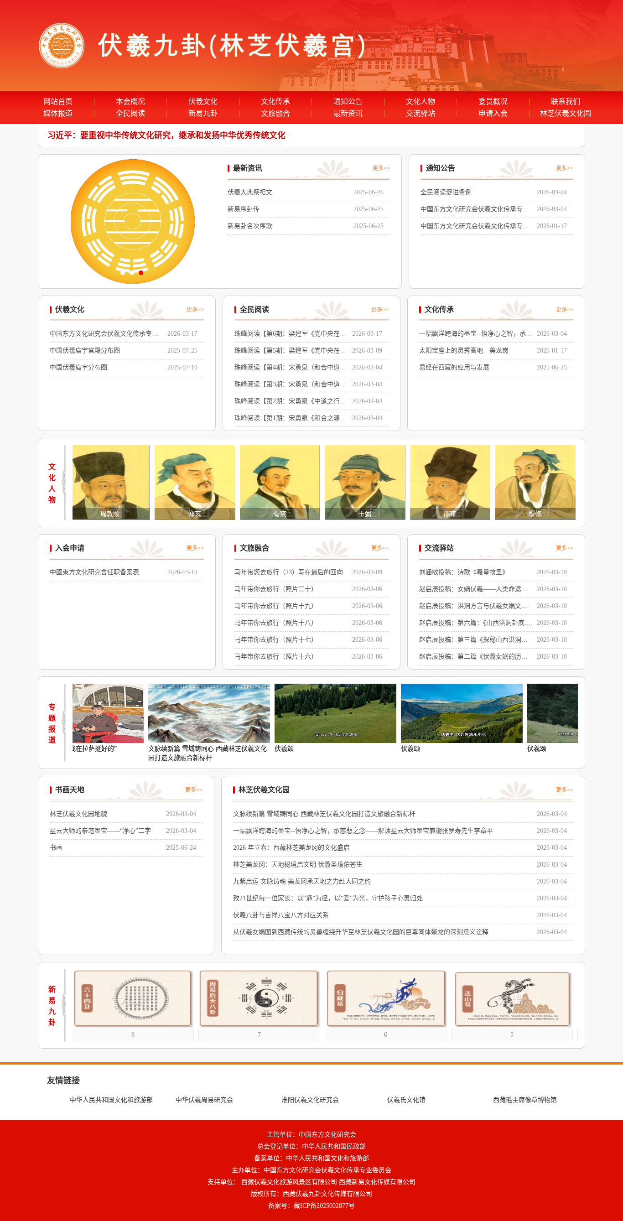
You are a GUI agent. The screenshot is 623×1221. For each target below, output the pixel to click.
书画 (56, 847)
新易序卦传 (244, 209)
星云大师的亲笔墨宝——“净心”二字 (100, 830)
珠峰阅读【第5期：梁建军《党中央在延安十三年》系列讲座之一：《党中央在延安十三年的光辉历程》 (290, 352)
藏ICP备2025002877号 (324, 1205)
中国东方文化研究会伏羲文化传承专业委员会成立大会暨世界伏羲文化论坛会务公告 (475, 227)
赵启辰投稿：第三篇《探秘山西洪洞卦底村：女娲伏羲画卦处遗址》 (473, 641)
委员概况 (493, 101)
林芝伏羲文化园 (565, 113)
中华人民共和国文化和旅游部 (111, 1099)
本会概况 (130, 101)
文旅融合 (275, 113)
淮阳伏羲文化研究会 (310, 1099)
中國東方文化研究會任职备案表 (94, 572)
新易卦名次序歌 (250, 226)
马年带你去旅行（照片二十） (275, 589)
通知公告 (348, 101)
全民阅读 (130, 113)
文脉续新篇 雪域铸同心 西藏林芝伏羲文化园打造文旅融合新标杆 (168, 753)
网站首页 (58, 101)
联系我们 (565, 101)
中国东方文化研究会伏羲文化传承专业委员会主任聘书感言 (475, 210)
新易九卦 (203, 113)
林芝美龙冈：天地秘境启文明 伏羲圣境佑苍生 (298, 864)
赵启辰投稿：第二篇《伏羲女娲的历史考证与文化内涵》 (473, 658)
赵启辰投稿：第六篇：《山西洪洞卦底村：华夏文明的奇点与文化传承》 (471, 624)
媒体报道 (58, 113)
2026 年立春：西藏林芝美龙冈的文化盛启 (291, 847)
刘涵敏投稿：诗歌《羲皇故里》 (464, 572)
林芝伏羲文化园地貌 (78, 814)
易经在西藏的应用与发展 (454, 367)
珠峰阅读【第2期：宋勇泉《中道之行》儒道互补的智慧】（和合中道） (290, 402)
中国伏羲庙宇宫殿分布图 (85, 350)
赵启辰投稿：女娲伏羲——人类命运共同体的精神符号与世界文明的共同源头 (473, 590)
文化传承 (275, 101)
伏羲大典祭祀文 (250, 192)
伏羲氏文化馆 (406, 1099)
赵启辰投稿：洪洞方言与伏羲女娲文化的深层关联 (473, 607)
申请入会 (493, 113)
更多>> (381, 168)
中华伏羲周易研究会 (204, 1099)
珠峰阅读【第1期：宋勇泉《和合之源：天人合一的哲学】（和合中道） (290, 419)
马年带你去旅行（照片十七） (275, 639)
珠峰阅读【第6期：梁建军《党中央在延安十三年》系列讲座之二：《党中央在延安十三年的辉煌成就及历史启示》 (290, 335)
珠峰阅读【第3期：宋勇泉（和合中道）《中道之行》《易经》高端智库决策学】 (290, 385)
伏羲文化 (203, 101)
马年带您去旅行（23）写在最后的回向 (288, 572)
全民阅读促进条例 (446, 192)
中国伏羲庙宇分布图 (78, 367)
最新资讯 (348, 113)
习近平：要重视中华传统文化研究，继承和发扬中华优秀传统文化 (166, 135)
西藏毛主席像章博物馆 (525, 1099)
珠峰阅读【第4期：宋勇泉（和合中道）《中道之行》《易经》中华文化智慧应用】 (290, 369)
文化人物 (420, 101)
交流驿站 (420, 113)
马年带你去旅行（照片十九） (275, 606)
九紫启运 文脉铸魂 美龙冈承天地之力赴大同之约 (302, 881)
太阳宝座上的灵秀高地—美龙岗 (464, 350)
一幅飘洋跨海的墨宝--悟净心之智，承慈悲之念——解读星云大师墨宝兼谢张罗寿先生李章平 (475, 335)
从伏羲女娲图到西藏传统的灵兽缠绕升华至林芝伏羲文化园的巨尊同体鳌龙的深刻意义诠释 (360, 932)
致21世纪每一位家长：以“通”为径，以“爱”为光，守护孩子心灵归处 (328, 898)
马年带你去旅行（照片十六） (275, 656)
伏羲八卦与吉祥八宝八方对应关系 (281, 915)
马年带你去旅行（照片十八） (275, 622)
